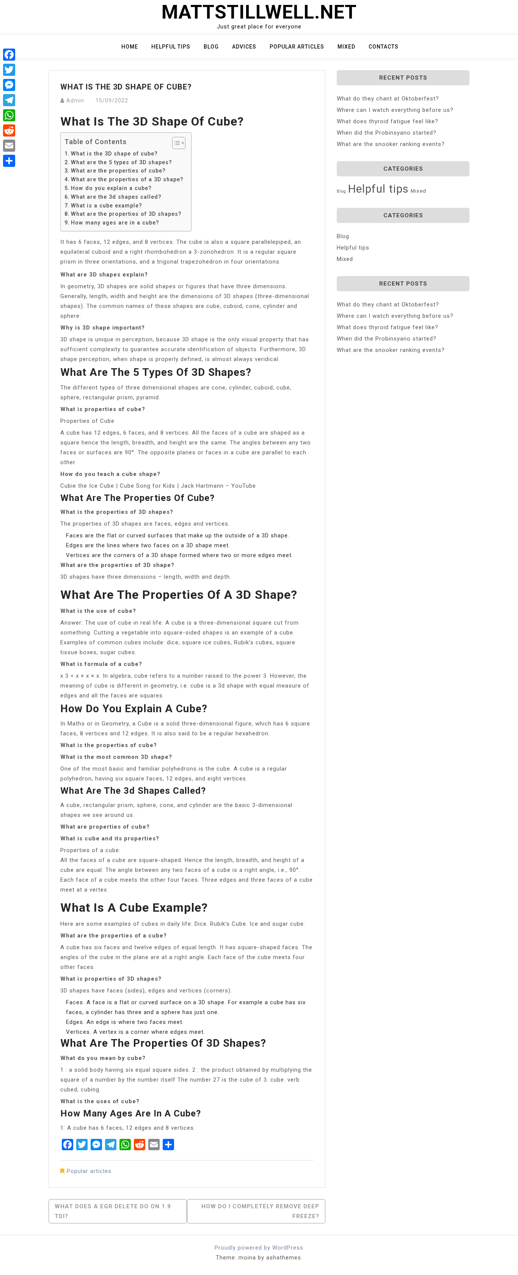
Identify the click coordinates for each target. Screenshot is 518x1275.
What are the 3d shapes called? (116, 197)
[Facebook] (9, 54)
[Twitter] (9, 69)
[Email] (9, 145)
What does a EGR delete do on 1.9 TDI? (113, 1211)
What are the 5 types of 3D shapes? (121, 162)
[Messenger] (9, 85)
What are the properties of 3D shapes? (126, 214)
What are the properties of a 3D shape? (127, 179)
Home (129, 47)
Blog (211, 47)
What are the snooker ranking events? (391, 144)
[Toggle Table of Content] (175, 143)
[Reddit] (9, 130)
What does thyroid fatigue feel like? (387, 121)
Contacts (384, 47)
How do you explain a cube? (111, 188)
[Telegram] (9, 100)
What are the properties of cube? (118, 171)
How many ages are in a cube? (115, 223)
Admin (75, 100)
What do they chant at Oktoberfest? (388, 98)
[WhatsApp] (9, 115)
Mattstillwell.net (259, 12)
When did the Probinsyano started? (386, 132)
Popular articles (297, 47)
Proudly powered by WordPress (259, 1247)
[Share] (9, 160)
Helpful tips (170, 47)
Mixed (346, 47)
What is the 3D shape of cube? (114, 154)
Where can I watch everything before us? (395, 110)
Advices (244, 47)
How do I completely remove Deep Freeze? (260, 1211)
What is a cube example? (106, 206)
